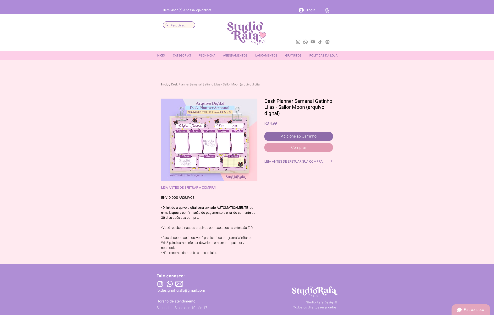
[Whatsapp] (305, 42)
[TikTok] (320, 42)
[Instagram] (298, 42)
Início (164, 84)
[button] (327, 10)
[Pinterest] (327, 42)
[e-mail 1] (179, 284)
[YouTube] (313, 42)
